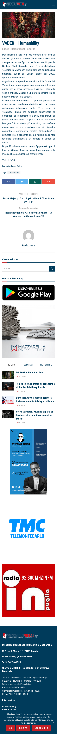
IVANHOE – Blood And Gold (29, 372)
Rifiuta (23, 728)
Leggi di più (41, 728)
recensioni (14, 173)
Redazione (28, 245)
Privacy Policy (9, 706)
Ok (10, 728)
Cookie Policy (9, 710)
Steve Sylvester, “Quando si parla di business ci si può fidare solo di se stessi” (34, 415)
